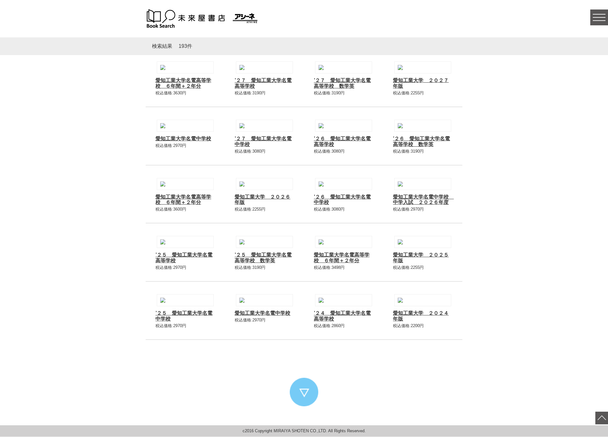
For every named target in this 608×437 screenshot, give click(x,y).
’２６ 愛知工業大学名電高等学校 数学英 (421, 141)
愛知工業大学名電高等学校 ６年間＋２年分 (183, 83)
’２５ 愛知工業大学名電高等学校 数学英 (263, 257)
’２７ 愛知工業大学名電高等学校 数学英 (342, 83)
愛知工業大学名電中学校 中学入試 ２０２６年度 (423, 199)
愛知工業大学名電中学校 (183, 138)
